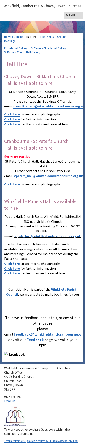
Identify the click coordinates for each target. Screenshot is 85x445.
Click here (12, 114)
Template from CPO (15, 440)
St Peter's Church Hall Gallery (48, 48)
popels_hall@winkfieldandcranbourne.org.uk (47, 236)
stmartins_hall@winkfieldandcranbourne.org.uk (49, 106)
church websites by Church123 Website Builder (52, 440)
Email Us (9, 401)
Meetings (9, 41)
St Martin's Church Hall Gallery (22, 52)
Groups (61, 37)
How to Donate (13, 37)
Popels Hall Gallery (15, 48)
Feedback (35, 339)
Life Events (47, 37)
